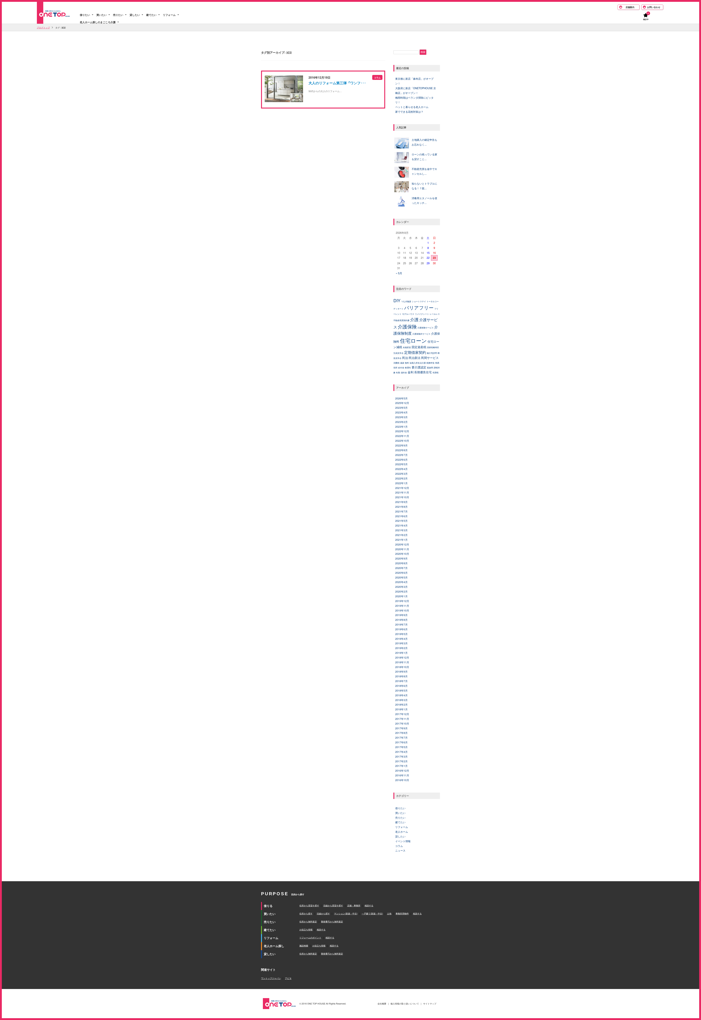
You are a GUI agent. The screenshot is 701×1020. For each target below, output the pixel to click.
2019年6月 (401, 629)
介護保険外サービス (421, 333)
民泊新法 (414, 357)
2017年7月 (401, 737)
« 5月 (399, 273)
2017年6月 (401, 742)
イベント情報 (403, 841)
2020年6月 (401, 572)
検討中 (646, 19)
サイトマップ (429, 1003)
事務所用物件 (402, 913)
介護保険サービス (425, 327)
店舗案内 (630, 7)
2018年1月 (401, 709)
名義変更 (407, 347)
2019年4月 (401, 638)
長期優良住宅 (423, 372)
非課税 (435, 372)
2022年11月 (402, 436)
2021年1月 (401, 539)
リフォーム (169, 15)
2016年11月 (402, 775)
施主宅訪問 (432, 353)
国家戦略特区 (433, 347)
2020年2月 (401, 591)
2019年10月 (402, 610)
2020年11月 (402, 549)
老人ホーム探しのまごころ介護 (98, 22)
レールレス (435, 314)
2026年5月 (401, 398)
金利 (410, 372)
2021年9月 (401, 502)
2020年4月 (401, 582)
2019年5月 (401, 634)
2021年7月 (401, 511)
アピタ (288, 978)
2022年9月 (401, 445)
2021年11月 (402, 492)
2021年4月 (401, 525)
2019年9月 (401, 615)
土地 (389, 913)
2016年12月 (402, 770)
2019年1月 (401, 653)
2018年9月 (401, 671)
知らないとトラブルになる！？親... (424, 186)
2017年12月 (402, 714)
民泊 (405, 357)
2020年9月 (401, 558)
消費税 (396, 362)
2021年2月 (401, 535)
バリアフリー (419, 307)
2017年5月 (401, 747)
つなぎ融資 (406, 301)
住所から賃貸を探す (309, 905)
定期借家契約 (415, 352)
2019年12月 (402, 601)
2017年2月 (401, 761)
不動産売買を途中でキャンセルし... (424, 171)
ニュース (400, 850)
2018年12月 (402, 657)
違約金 (404, 372)
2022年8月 (401, 450)
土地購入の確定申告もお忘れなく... (424, 142)
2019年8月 (401, 620)
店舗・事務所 (353, 905)
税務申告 (430, 362)
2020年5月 (401, 577)
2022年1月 (401, 483)
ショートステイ (419, 301)
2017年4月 (401, 752)
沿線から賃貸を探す (333, 905)
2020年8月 (401, 563)
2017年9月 (401, 728)
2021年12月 (402, 488)
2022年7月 (401, 455)
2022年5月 (401, 464)
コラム (399, 846)
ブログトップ (43, 27)
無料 (407, 362)
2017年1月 (401, 766)
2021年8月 (401, 506)
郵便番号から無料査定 (332, 921)
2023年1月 (401, 426)
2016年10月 (402, 780)
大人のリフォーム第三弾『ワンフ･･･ (337, 82)
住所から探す (306, 913)
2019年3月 (401, 643)
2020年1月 (401, 596)
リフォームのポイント (310, 937)
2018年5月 (401, 690)
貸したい (135, 15)
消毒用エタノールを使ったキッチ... (424, 200)
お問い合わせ (653, 7)
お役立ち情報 (306, 929)
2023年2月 (401, 422)
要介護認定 (419, 367)
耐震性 (408, 367)
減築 (402, 362)
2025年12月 (402, 403)
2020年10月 (402, 554)
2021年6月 (401, 516)
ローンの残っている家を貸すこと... (424, 156)
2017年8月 (401, 733)
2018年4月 (401, 695)
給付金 (401, 367)
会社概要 (382, 1003)
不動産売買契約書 (401, 320)
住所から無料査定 (308, 921)
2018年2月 (401, 704)
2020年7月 (401, 568)
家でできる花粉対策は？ (409, 111)
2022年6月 (401, 459)
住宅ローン (413, 340)
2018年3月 (401, 700)
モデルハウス (408, 314)
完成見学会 (398, 353)
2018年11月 (402, 662)
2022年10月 (402, 440)
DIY (396, 300)
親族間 (430, 367)
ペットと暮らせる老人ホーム (411, 107)
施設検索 (303, 945)
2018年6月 (401, 686)
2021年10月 (402, 497)
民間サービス (430, 357)
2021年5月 (401, 520)
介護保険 (407, 326)
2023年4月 (401, 412)
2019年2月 (401, 648)
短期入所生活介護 (418, 362)
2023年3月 (401, 417)
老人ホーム (401, 831)
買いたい (101, 15)
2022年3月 (401, 473)
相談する (369, 905)
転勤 (398, 372)
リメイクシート (422, 314)
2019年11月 (402, 605)
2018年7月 (401, 681)
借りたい (85, 15)
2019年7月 (401, 624)
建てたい (151, 15)
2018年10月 (402, 667)
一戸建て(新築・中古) (372, 913)
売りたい (118, 15)
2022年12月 (402, 431)
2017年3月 (401, 756)
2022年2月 (401, 478)
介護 (414, 319)
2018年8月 (401, 676)
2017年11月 (402, 719)
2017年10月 (402, 723)
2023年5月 (401, 407)
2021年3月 (401, 530)
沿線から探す (323, 913)
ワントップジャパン (271, 978)
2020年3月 (401, 587)
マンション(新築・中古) (345, 913)
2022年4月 (401, 469)
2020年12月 (402, 544)
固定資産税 (419, 347)
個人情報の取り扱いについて (404, 1003)
